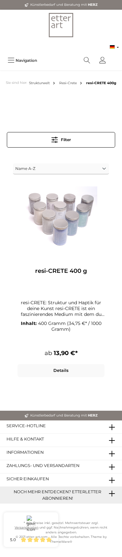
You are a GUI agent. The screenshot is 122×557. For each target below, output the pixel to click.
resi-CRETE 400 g (61, 270)
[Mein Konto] (102, 60)
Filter (65, 139)
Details (61, 370)
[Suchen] (87, 60)
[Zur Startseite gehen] (61, 25)
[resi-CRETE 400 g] (61, 218)
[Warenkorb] (114, 57)
